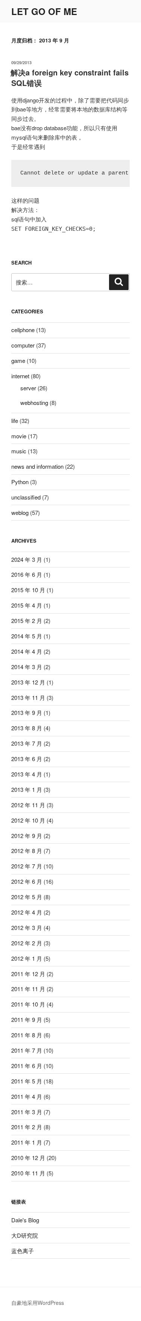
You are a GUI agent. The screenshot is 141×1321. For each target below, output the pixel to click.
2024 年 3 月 (26, 559)
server (28, 388)
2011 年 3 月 (26, 1112)
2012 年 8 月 (26, 851)
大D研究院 (24, 1235)
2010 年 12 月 (28, 1158)
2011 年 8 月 (26, 1035)
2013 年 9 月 (26, 712)
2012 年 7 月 (26, 866)
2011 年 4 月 (26, 1096)
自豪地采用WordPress (37, 1302)
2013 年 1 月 (26, 789)
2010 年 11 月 (28, 1173)
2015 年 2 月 (26, 620)
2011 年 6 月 (26, 1066)
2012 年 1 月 (26, 958)
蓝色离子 (22, 1251)
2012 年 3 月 (26, 927)
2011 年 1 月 (26, 1142)
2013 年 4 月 (26, 774)
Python (20, 482)
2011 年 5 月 (26, 1081)
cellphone (23, 330)
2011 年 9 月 (26, 1019)
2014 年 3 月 (26, 667)
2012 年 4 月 (26, 912)
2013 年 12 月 (28, 682)
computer (23, 345)
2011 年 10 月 (28, 1004)
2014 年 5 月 (26, 636)
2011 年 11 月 (28, 989)
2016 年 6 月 (26, 574)
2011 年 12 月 (28, 974)
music (18, 451)
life (14, 420)
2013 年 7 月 (26, 743)
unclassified (26, 497)
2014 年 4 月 (26, 651)
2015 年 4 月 (26, 605)
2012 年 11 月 (28, 805)
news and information (37, 466)
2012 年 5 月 (26, 897)
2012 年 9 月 (26, 836)
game (18, 360)
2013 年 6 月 (26, 759)
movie (18, 436)
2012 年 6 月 (26, 881)
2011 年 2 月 (26, 1127)
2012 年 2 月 (26, 943)
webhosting (34, 402)
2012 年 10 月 (28, 820)
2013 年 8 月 (26, 728)
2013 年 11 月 (28, 697)
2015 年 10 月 (28, 590)
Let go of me (44, 11)
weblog (20, 512)
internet (20, 376)
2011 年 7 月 (26, 1050)
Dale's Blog (25, 1220)
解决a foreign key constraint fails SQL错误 (70, 77)
